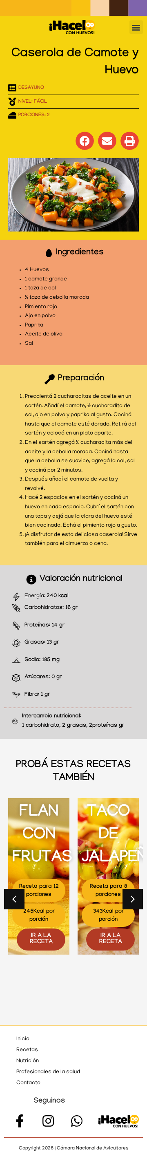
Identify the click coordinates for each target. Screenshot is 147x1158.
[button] (136, 27)
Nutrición (27, 1061)
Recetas (27, 1050)
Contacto (28, 1083)
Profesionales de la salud (48, 1072)
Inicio (22, 1039)
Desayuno (31, 88)
